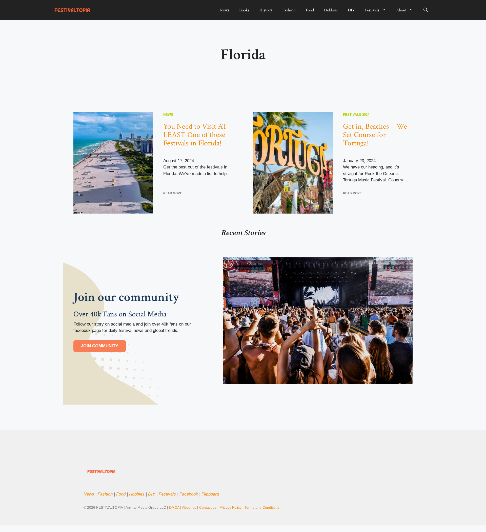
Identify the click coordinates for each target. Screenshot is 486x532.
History (265, 10)
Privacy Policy (230, 507)
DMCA (174, 507)
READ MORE (172, 193)
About (401, 10)
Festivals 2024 (356, 115)
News (224, 10)
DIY (351, 10)
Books (244, 10)
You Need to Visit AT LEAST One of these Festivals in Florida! (195, 135)
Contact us (207, 507)
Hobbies (331, 10)
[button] (425, 10)
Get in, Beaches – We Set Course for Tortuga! (375, 135)
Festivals (372, 10)
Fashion (289, 10)
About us (189, 507)
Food (310, 10)
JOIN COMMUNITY (99, 346)
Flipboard (210, 494)
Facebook (188, 494)
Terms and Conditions (262, 507)
